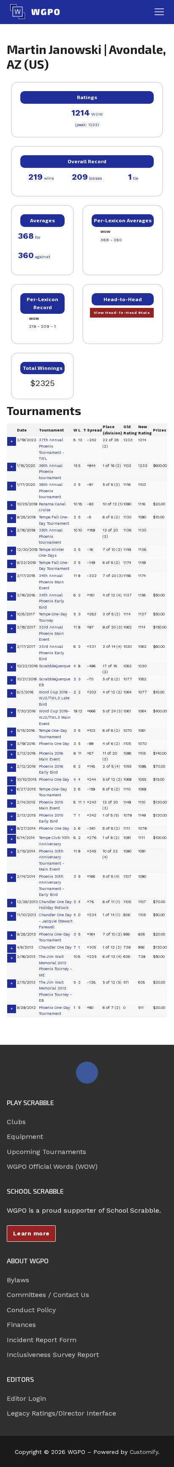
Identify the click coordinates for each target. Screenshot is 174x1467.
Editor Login (26, 1398)
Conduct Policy (31, 1310)
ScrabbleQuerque (54, 666)
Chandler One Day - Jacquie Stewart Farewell (56, 921)
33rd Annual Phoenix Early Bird (51, 653)
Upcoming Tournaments (46, 1152)
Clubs (16, 1122)
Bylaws (18, 1280)
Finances (21, 1325)
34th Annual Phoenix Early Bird (51, 601)
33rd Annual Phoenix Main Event (51, 633)
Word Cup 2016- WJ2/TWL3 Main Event (55, 717)
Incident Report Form (41, 1340)
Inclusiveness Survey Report (53, 1355)
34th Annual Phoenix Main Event (51, 582)
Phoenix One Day (54, 744)
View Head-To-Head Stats (122, 312)
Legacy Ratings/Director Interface (61, 1413)
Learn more (31, 1233)
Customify (144, 1451)
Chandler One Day (55, 947)
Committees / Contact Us (48, 1295)
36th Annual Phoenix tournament (51, 472)
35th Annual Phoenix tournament (51, 536)
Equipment (25, 1137)
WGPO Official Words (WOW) (52, 1166)
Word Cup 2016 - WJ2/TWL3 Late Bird (55, 698)
